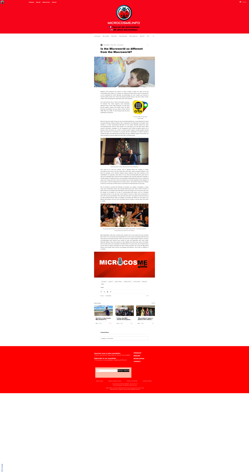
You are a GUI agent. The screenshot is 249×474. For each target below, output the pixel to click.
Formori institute (136, 281)
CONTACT (137, 361)
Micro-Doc (142, 36)
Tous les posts (97, 36)
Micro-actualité (106, 36)
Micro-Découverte (123, 36)
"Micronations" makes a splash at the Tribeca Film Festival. (145, 319)
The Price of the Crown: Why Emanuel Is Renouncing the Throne (103, 319)
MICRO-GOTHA (139, 358)
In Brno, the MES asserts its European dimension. (123, 319)
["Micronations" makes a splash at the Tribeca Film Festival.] (145, 310)
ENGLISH (137, 355)
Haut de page (2, 468)
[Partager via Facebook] (101, 291)
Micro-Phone (114, 36)
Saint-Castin (144, 281)
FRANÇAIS (137, 353)
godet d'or (111, 281)
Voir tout (153, 303)
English (102, 287)
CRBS (102, 284)
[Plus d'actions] (147, 45)
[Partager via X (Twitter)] (104, 291)
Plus (148, 36)
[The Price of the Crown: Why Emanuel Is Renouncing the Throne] (103, 310)
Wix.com (136, 383)
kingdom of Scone (127, 281)
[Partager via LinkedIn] (107, 291)
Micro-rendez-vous (133, 36)
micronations (103, 281)
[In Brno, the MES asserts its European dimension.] (124, 310)
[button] (153, 36)
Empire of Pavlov (118, 281)
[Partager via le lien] (110, 291)
